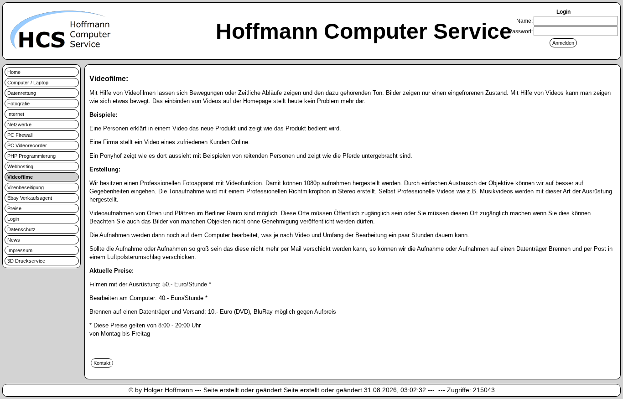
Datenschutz (21, 229)
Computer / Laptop (27, 82)
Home (14, 72)
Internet (15, 114)
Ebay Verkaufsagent (29, 198)
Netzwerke (19, 124)
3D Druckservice (26, 261)
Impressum (19, 250)
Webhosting (20, 166)
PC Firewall (19, 135)
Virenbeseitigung (25, 187)
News (13, 240)
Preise (14, 208)
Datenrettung (21, 93)
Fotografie (18, 103)
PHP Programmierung (31, 156)
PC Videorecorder (27, 145)
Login (13, 219)
